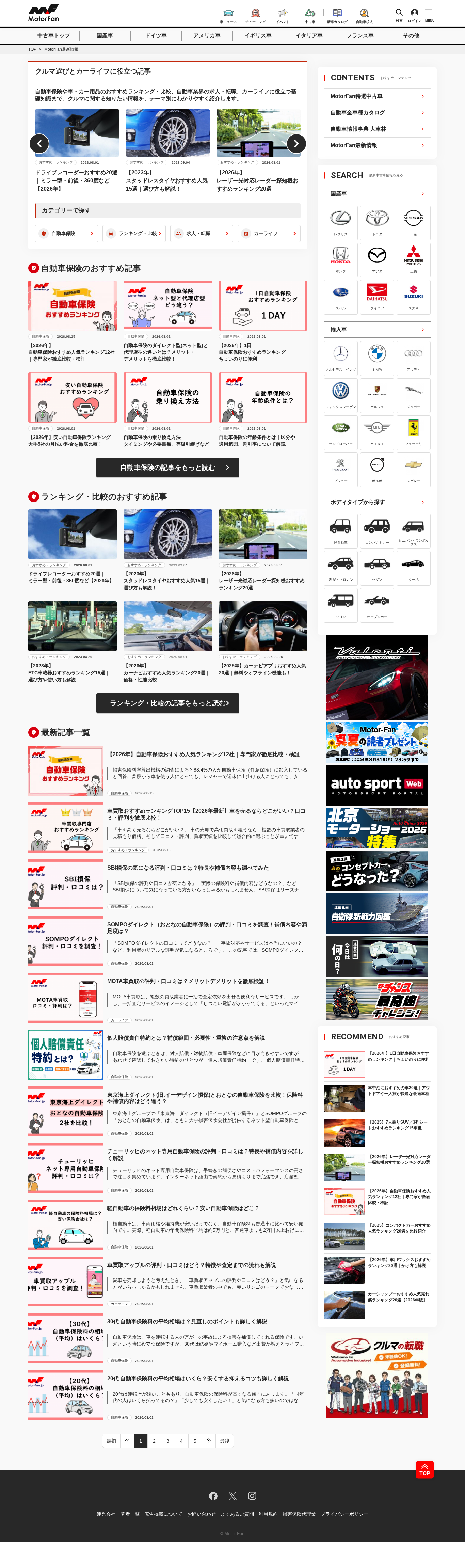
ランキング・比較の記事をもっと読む (168, 703)
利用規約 (268, 1514)
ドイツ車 (156, 35)
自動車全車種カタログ (358, 112)
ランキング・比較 (138, 233)
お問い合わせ (201, 1514)
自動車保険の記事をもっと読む (167, 467)
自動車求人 (364, 21)
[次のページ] (209, 1441)
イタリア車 (309, 35)
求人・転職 (198, 233)
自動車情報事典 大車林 (358, 129)
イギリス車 (258, 35)
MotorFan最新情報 (354, 145)
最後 (224, 1440)
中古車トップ (53, 35)
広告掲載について (163, 1514)
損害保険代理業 (299, 1514)
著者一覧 (130, 1514)
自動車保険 (63, 233)
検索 (399, 20)
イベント (283, 21)
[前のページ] (127, 1441)
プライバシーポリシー (344, 1514)
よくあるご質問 (237, 1514)
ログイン (414, 20)
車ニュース (228, 21)
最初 (111, 1440)
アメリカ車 (207, 35)
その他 (411, 35)
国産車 (105, 35)
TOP (32, 49)
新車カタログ (337, 21)
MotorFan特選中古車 (357, 96)
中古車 (310, 21)
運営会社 (106, 1514)
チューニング (255, 21)
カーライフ (266, 233)
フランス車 (360, 35)
